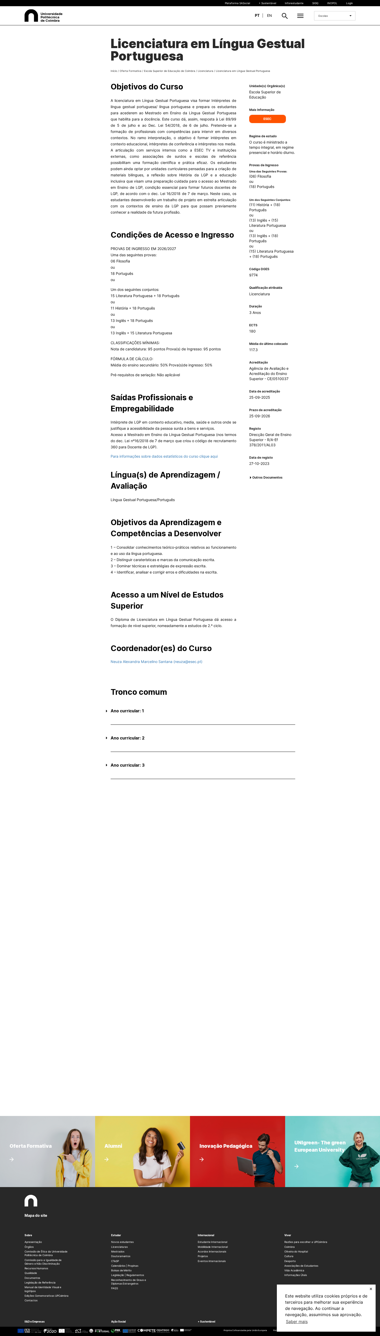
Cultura (288, 1256)
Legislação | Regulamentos (127, 1275)
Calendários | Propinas (124, 1265)
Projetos (203, 1256)
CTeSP (115, 1261)
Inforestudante (294, 3)
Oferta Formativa (130, 70)
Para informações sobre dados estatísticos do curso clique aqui (164, 456)
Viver (287, 1235)
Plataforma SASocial (237, 3)
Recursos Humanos (36, 1268)
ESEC (267, 119)
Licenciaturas (119, 1246)
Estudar (116, 1235)
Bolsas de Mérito (121, 1270)
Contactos (31, 1300)
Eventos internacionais (212, 1261)
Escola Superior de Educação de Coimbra (169, 70)
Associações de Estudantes (301, 1265)
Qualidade (31, 1272)
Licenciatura (205, 70)
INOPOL (332, 3)
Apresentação (33, 1241)
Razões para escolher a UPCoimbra (305, 1241)
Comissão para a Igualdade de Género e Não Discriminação (43, 1261)
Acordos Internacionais (212, 1251)
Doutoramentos (120, 1256)
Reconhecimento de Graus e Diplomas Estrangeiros (128, 1281)
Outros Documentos (267, 477)
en (269, 15)
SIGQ (315, 3)
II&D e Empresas (35, 1321)
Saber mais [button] (297, 1321)
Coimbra (289, 1246)
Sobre (28, 1235)
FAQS (114, 1288)
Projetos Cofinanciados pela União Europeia (245, 1330)
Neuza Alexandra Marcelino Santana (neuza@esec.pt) (156, 661)
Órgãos (29, 1246)
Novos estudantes (122, 1241)
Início (114, 70)
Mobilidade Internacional (213, 1246)
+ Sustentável (267, 3)
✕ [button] (371, 1289)
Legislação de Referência (40, 1282)
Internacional (206, 1235)
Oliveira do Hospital (296, 1251)
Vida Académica (294, 1270)
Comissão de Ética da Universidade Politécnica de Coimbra (46, 1253)
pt (257, 15)
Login (349, 3)
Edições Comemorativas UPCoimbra (47, 1295)
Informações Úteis (295, 1275)
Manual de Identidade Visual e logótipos (43, 1289)
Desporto (290, 1261)
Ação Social (118, 1321)
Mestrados (117, 1251)
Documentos (32, 1277)
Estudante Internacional (212, 1241)
